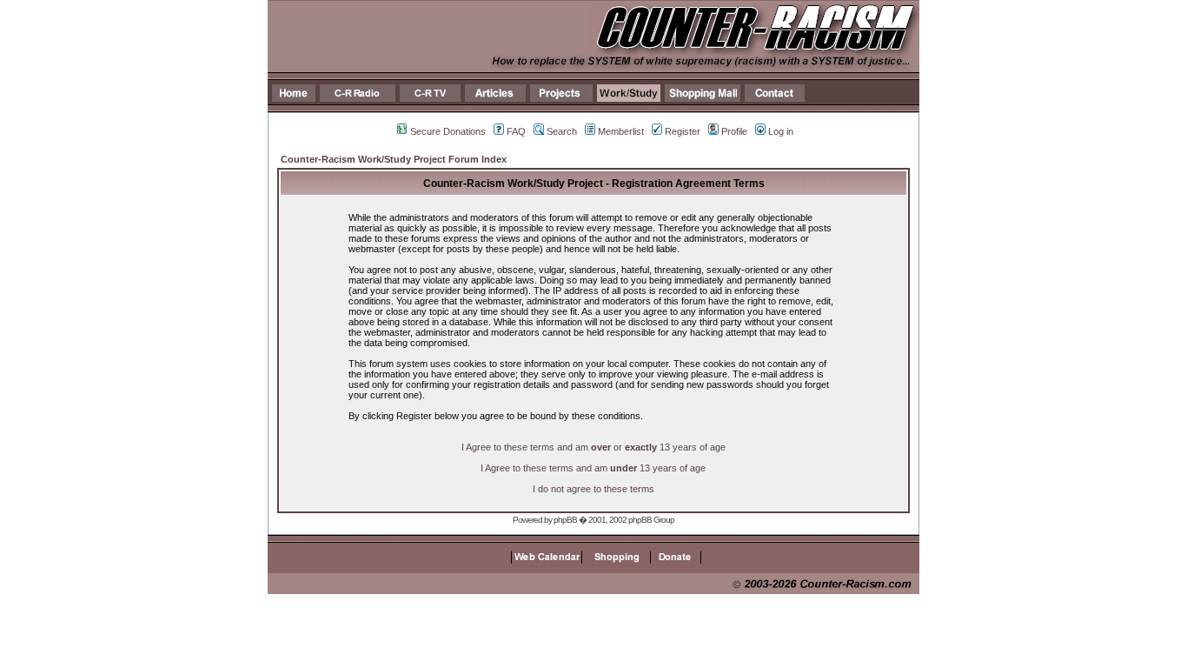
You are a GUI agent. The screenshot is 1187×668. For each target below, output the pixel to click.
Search (562, 131)
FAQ (516, 131)
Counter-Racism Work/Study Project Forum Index (394, 159)
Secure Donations (448, 131)
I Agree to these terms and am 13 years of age (593, 468)
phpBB (565, 519)
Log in (780, 131)
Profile (734, 131)
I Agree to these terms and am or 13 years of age (593, 447)
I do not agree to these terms (593, 489)
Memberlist (621, 131)
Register (682, 131)
